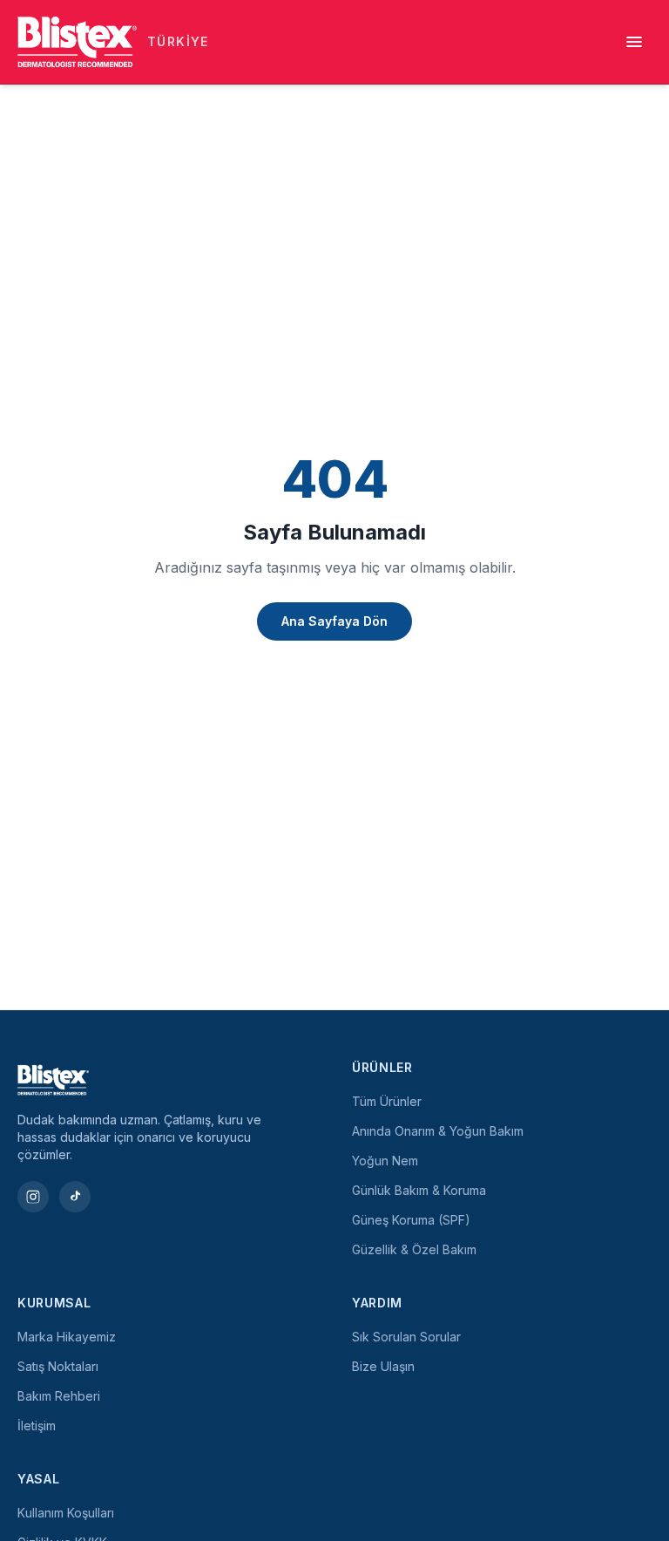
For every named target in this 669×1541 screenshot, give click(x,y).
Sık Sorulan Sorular (406, 1336)
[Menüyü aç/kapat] (634, 41)
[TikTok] (75, 1196)
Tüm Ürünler (387, 1101)
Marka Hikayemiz (66, 1336)
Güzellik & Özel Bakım (414, 1249)
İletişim (36, 1425)
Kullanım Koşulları (65, 1512)
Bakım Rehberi (58, 1395)
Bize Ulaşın (383, 1366)
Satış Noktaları (57, 1366)
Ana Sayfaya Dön (334, 621)
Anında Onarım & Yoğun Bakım (438, 1131)
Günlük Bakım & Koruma (419, 1190)
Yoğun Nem (385, 1160)
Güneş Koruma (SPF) (411, 1219)
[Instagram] (33, 1196)
